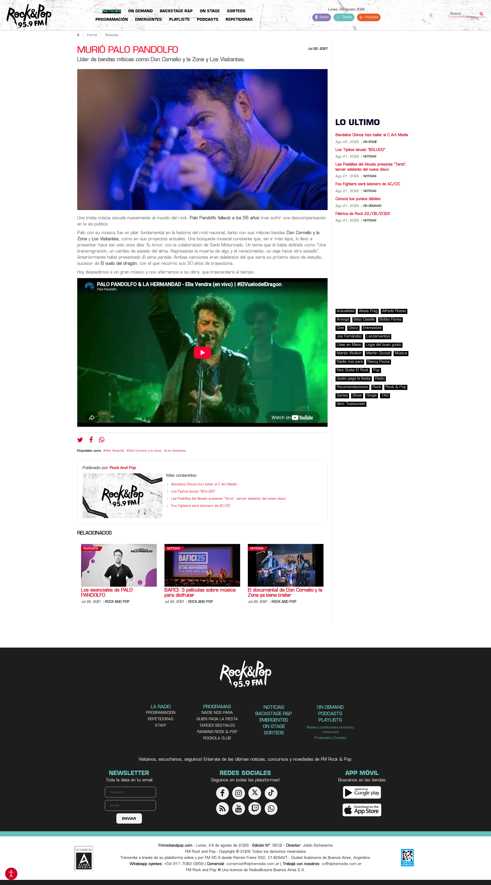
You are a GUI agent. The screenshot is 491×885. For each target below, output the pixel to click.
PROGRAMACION (160, 713)
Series (342, 396)
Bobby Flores (390, 320)
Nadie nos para (350, 362)
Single (371, 396)
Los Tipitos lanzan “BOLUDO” (193, 491)
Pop (376, 370)
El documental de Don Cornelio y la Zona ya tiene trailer (285, 593)
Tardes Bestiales (217, 726)
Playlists (91, 548)
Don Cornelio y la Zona (145, 451)
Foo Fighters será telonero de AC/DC (201, 506)
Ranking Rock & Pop (217, 732)
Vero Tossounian (351, 404)
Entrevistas (372, 328)
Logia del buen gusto (383, 345)
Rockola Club (217, 738)
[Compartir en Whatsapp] (101, 440)
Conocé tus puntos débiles (358, 199)
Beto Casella (364, 320)
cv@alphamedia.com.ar (342, 864)
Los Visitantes (176, 451)
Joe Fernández (349, 336)
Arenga (343, 320)
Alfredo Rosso (394, 311)
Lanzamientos (378, 336)
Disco (353, 328)
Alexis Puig (368, 311)
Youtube (371, 17)
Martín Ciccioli (378, 353)
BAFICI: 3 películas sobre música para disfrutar (200, 593)
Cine (340, 328)
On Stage (370, 142)
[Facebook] (91, 441)
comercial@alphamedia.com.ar (252, 864)
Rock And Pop (123, 468)
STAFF (160, 726)
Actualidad (345, 311)
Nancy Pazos (378, 362)
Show (357, 396)
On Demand (372, 206)
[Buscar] (481, 12)
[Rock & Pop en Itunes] (362, 810)
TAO (385, 396)
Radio (324, 17)
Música (401, 353)
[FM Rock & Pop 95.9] (25, 16)
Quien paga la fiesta (217, 719)
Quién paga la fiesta (354, 379)
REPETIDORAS (160, 719)
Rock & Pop (396, 387)
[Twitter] (80, 441)
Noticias (173, 548)
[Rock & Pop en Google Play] (362, 792)
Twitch (346, 17)
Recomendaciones (352, 387)
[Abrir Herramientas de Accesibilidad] (11, 874)
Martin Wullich (349, 353)
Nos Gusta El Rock (353, 370)
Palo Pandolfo (114, 451)
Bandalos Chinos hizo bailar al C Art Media (204, 484)
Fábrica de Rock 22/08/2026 (363, 214)
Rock (377, 387)
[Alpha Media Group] (84, 858)
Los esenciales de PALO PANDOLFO (106, 593)
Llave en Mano (349, 345)
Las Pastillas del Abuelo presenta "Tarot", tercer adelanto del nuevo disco (228, 498)
